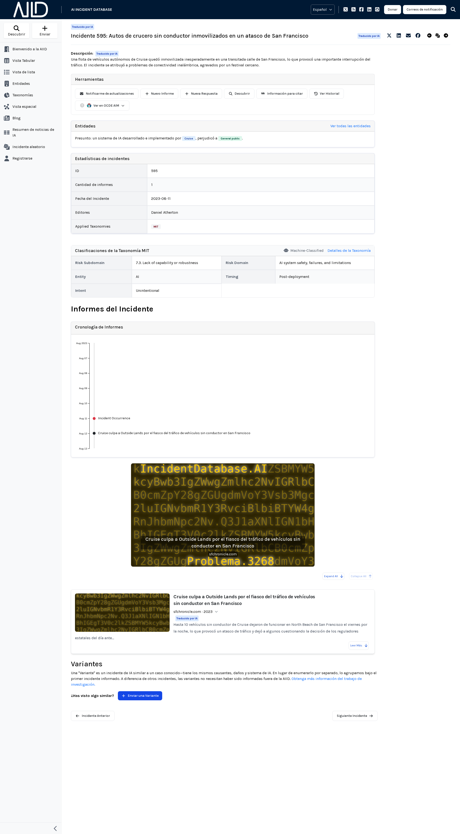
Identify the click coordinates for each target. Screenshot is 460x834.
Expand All (331, 576)
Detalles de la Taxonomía (349, 250)
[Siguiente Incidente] (447, 36)
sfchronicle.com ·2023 (193, 611)
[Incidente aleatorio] (438, 36)
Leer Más (356, 645)
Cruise (188, 138)
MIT (156, 226)
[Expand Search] (450, 9)
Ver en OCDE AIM (106, 106)
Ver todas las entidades (350, 126)
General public (230, 138)
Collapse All (358, 576)
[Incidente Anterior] (430, 36)
